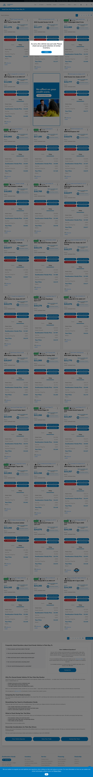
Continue (46, 52)
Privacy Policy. (57, 771)
